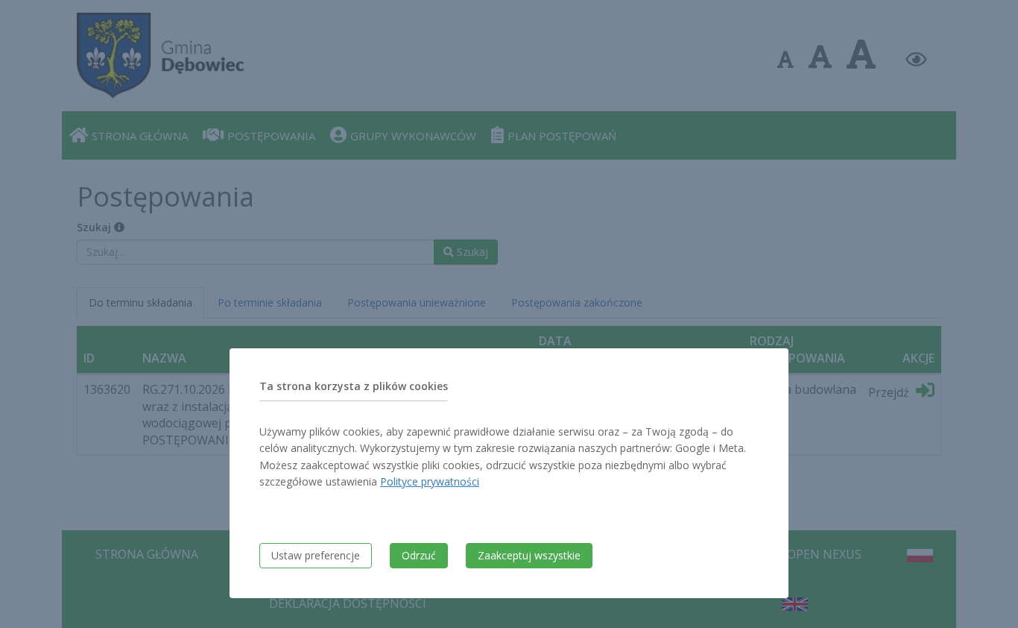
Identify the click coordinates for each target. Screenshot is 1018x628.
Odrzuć (419, 555)
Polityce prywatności (429, 481)
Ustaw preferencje (315, 555)
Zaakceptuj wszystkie (529, 555)
